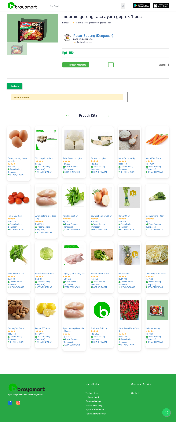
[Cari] (123, 6)
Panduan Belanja (93, 401)
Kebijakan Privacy (94, 405)
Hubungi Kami (92, 397)
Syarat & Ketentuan (95, 409)
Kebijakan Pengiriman (96, 413)
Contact (135, 393)
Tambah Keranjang (77, 64)
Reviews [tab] (14, 86)
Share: (162, 64)
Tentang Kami (92, 393)
